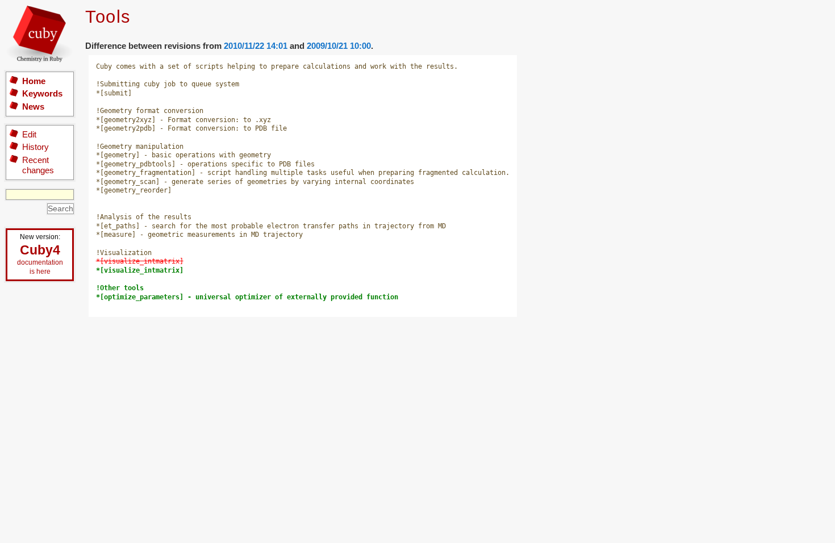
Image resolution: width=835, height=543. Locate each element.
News (33, 106)
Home (33, 81)
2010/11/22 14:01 (255, 46)
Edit (29, 134)
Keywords (42, 93)
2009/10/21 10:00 (339, 46)
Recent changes (38, 165)
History (35, 147)
